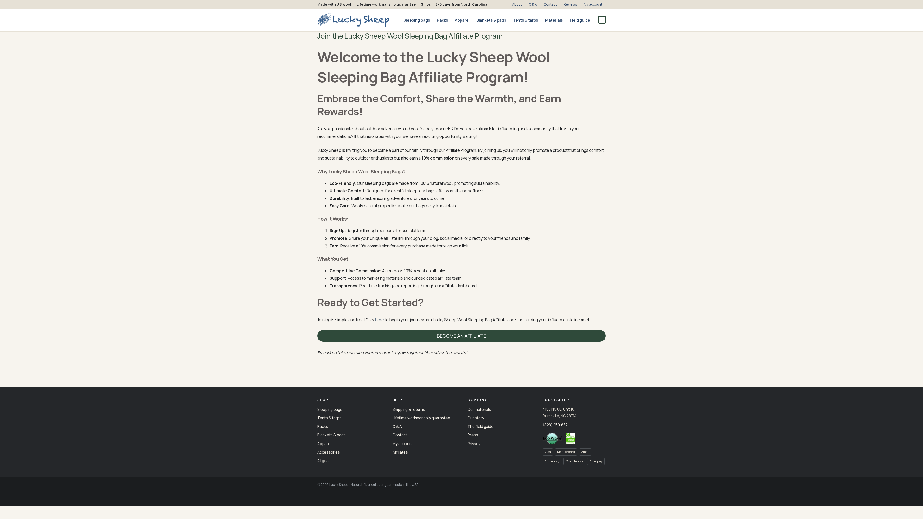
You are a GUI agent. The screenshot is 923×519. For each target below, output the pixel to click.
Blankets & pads (331, 435)
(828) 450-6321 (556, 424)
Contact (400, 435)
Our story (476, 417)
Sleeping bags (329, 409)
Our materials (479, 409)
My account (403, 443)
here (379, 319)
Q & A (397, 426)
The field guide (480, 426)
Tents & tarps (329, 417)
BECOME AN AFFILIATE (461, 336)
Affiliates (400, 452)
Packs (322, 426)
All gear (323, 460)
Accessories (328, 452)
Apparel (324, 443)
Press (473, 435)
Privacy (474, 443)
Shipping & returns (409, 409)
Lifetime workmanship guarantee (421, 417)
